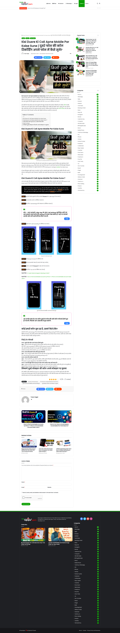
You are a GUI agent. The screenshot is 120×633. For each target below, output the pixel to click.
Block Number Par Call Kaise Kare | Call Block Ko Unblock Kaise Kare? (92, 57)
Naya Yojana (81, 148)
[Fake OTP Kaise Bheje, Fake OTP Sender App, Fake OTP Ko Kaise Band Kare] (81, 64)
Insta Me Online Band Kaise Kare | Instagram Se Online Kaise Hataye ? (46, 450)
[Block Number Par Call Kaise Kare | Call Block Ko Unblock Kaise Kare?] (81, 57)
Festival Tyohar (81, 141)
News (79, 110)
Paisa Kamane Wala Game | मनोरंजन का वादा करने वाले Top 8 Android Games (29, 450)
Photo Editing (81, 183)
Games (79, 139)
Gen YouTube (81, 166)
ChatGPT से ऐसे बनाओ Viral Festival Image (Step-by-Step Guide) (58, 543)
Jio (78, 163)
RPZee (54, 3)
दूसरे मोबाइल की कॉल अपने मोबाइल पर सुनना (50, 383)
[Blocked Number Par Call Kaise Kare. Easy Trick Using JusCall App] (33, 534)
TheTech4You (81, 190)
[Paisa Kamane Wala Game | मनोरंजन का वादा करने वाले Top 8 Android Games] (29, 443)
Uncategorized (81, 174)
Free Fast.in (80, 152)
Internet (80, 101)
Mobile (58, 167)
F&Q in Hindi (26, 123)
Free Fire (80, 159)
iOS (87, 3)
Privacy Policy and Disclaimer (93, 630)
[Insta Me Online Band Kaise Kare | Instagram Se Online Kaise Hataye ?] (46, 443)
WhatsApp (69, 3)
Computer (80, 121)
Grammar (80, 179)
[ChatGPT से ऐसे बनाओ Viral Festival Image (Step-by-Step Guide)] (60, 534)
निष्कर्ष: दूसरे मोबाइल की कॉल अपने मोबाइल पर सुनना (36, 125)
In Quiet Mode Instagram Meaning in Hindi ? (39, 273)
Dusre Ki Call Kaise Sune (33, 381)
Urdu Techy (80, 161)
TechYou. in (80, 181)
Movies (79, 117)
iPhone (79, 137)
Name (23, 482)
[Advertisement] (60, 20)
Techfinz (80, 188)
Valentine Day (81, 119)
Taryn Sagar (26, 53)
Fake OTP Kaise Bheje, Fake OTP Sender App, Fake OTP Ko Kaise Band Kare (92, 64)
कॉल (65, 105)
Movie (79, 128)
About (80, 630)
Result (79, 168)
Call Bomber (81, 145)
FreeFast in (80, 157)
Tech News (33, 38)
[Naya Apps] (25, 3)
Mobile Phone (81, 130)
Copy (67, 218)
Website (49, 487)
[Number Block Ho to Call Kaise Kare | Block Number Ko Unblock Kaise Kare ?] (81, 49)
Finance (80, 186)
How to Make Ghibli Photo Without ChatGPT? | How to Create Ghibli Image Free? (45, 8)
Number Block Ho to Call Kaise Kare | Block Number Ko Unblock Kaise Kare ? (92, 50)
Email (23, 487)
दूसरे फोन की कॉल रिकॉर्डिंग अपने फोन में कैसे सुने (31, 383)
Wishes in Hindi (81, 177)
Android (61, 3)
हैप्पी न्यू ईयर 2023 (82, 125)
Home (49, 3)
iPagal (79, 170)
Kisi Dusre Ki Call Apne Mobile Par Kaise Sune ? (35, 120)
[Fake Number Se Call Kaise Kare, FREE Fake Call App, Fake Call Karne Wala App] (81, 41)
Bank (79, 172)
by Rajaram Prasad (31, 630)
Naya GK (80, 112)
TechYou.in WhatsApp (83, 132)
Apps (76, 3)
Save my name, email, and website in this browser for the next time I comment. (40, 492)
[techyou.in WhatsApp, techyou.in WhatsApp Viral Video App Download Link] (81, 72)
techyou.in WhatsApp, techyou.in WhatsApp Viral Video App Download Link (91, 73)
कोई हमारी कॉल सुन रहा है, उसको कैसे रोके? (33, 121)
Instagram (80, 114)
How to (82, 3)
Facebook (80, 143)
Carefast (80, 150)
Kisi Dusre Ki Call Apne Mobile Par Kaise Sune (34, 118)
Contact (84, 630)
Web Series (80, 154)
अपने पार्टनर (61, 108)
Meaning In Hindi (81, 108)
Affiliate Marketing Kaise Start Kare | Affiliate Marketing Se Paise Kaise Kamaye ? (63, 450)
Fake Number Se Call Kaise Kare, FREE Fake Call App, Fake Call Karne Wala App (91, 41)
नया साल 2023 (81, 123)
